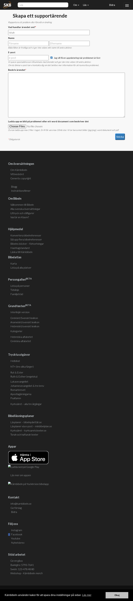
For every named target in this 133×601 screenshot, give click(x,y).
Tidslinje (14, 289)
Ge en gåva (16, 560)
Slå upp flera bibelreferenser (26, 239)
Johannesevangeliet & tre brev (27, 385)
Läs (85, 4)
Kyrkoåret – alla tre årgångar (26, 403)
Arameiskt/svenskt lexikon (24, 322)
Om (75, 4)
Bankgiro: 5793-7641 (22, 564)
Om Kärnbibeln (18, 169)
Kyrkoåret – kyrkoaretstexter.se (28, 430)
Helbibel (15, 360)
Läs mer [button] (86, 595)
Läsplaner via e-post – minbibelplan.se (31, 426)
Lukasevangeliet (19, 381)
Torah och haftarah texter (24, 434)
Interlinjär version (20, 312)
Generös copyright (20, 178)
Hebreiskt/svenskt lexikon (24, 326)
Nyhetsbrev (17, 542)
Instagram (16, 530)
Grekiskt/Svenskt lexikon (24, 317)
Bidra (111, 4)
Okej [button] (117, 595)
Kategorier (16, 331)
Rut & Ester (16, 372)
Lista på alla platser (20, 267)
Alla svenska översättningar (25, 208)
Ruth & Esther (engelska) (23, 376)
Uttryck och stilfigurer (22, 213)
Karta (13, 263)
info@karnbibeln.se (21, 503)
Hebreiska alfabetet (21, 336)
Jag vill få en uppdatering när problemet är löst (77, 57)
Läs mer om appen (20, 475)
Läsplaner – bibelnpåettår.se (26, 422)
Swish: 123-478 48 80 (22, 569)
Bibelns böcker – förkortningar (27, 243)
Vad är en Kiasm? (19, 217)
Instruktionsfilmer (20, 190)
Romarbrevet (17, 389)
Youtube (15, 538)
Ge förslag (16, 507)
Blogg (14, 186)
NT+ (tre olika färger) (22, 366)
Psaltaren (15, 398)
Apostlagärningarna (20, 394)
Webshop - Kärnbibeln (26, 573)
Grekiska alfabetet (20, 341)
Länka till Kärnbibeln (21, 251)
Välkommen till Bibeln (22, 204)
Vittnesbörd (17, 174)
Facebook (16, 534)
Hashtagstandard (20, 247)
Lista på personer (20, 285)
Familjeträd (16, 294)
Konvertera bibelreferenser (25, 235)
